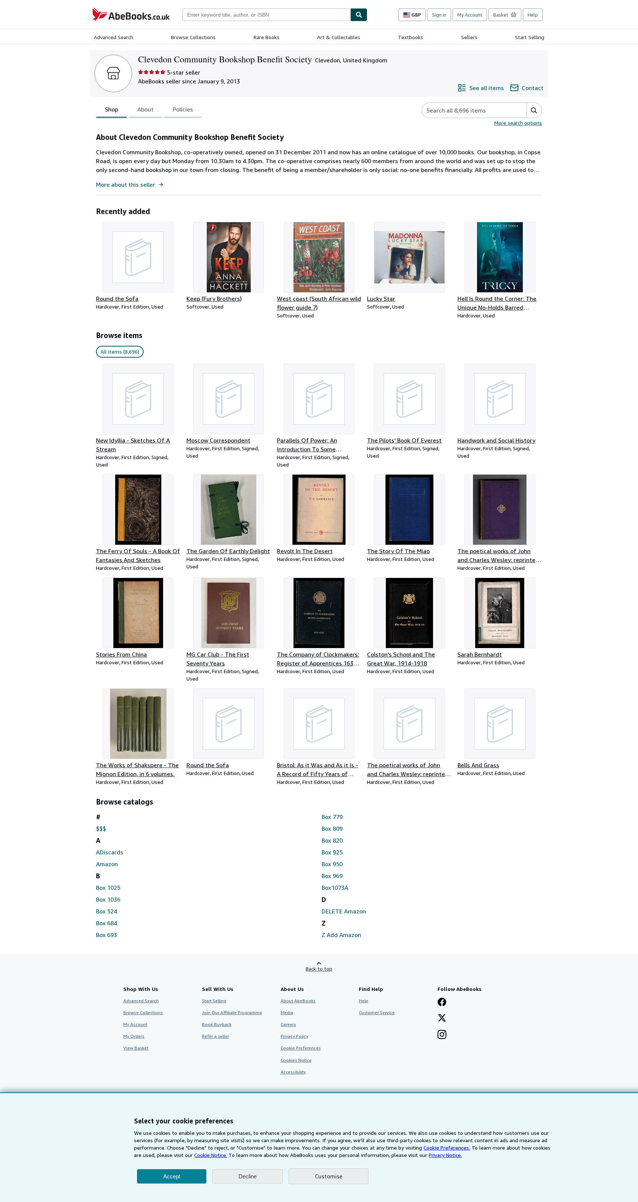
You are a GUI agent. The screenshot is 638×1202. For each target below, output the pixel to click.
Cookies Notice (296, 1060)
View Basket (135, 1048)
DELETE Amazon (344, 911)
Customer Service (377, 1012)
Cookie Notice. (210, 1155)
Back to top (319, 968)
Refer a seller (215, 1036)
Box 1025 (108, 887)
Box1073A (335, 887)
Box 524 (106, 911)
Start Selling (529, 37)
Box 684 (106, 923)
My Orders (133, 1036)
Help (533, 15)
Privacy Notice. (445, 1155)
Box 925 (332, 852)
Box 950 (332, 864)
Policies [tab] (183, 109)
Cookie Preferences (301, 1048)
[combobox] (266, 14)
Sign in (439, 15)
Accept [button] (171, 1176)
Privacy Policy (294, 1036)
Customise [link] (328, 1176)
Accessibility (293, 1072)
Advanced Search (113, 37)
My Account (469, 15)
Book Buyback (216, 1024)
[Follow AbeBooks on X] (442, 1019)
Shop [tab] (111, 109)
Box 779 (332, 816)
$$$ (101, 828)
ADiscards (109, 852)
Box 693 (106, 934)
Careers (288, 1024)
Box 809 (332, 828)
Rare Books (266, 37)
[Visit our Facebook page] (442, 1003)
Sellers (469, 37)
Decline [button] (248, 1176)
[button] (534, 110)
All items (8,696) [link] (119, 351)
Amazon (107, 864)
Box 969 (332, 875)
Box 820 (332, 840)
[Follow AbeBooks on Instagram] (442, 1035)
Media (287, 1012)
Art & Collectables (338, 37)
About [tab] (145, 109)
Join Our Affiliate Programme (232, 1012)
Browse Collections (193, 37)
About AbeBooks (298, 1000)
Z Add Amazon (341, 934)
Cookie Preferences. (446, 1147)
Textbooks (410, 37)
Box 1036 (108, 899)
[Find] (359, 14)
